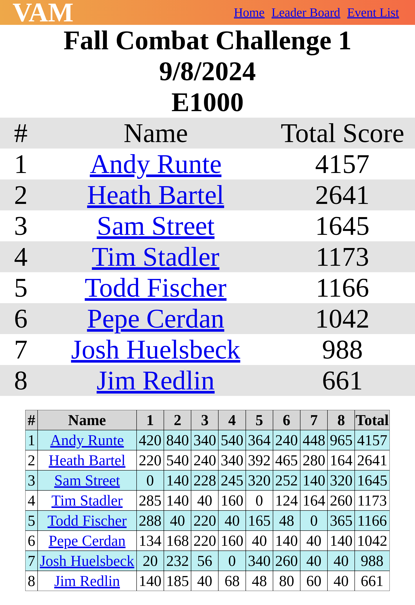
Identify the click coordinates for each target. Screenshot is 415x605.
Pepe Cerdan (155, 318)
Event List (373, 12)
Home (249, 12)
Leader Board (305, 12)
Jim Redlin (156, 380)
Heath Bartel (155, 195)
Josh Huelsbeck (155, 349)
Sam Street (156, 226)
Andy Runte (156, 164)
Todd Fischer (156, 287)
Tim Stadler (155, 257)
